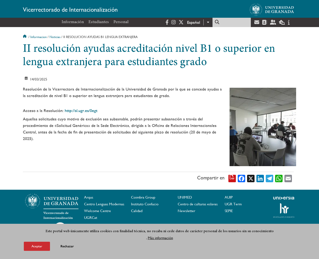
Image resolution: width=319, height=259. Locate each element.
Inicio (25, 37)
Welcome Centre (97, 211)
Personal (120, 22)
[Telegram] (269, 178)
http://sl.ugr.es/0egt (81, 110)
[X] (251, 178)
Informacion (38, 37)
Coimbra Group (143, 197)
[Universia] (283, 198)
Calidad (136, 211)
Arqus (88, 197)
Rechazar (67, 246)
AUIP (229, 197)
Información (73, 22)
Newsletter (186, 211)
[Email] (288, 178)
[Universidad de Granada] (271, 9)
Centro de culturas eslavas (198, 204)
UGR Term (233, 204)
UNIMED (185, 197)
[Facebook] (241, 178)
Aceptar (37, 246)
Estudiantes (99, 22)
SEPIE (229, 211)
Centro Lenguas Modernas (104, 204)
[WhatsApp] (279, 178)
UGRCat (90, 217)
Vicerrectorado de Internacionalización (70, 10)
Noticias (55, 37)
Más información (160, 237)
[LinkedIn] (260, 178)
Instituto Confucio (145, 204)
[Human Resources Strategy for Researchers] (283, 210)
